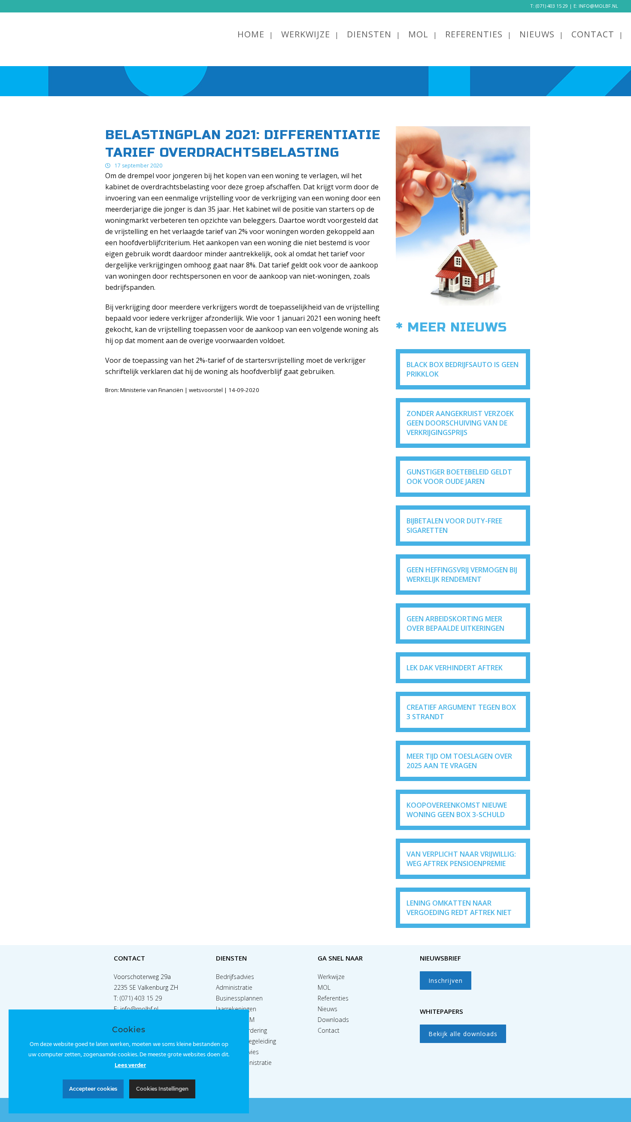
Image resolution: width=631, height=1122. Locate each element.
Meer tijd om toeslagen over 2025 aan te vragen (459, 760)
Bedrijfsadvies (235, 977)
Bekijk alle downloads (463, 1034)
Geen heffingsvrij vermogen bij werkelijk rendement (462, 574)
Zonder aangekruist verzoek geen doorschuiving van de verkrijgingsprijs (460, 423)
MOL (324, 987)
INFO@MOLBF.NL (598, 6)
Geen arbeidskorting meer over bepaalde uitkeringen (455, 623)
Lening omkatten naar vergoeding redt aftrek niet (459, 907)
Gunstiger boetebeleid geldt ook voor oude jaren (459, 476)
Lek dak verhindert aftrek (455, 667)
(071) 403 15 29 (552, 6)
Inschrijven (445, 980)
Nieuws (327, 1009)
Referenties (333, 998)
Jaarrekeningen (236, 1009)
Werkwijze (331, 977)
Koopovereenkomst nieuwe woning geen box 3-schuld (457, 809)
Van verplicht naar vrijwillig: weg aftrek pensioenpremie (461, 858)
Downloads (333, 1020)
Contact (329, 1030)
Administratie (234, 987)
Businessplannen (239, 998)
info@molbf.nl (139, 1009)
